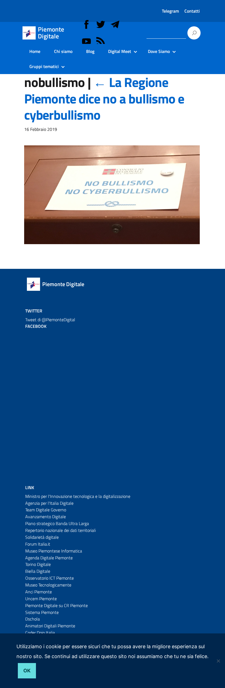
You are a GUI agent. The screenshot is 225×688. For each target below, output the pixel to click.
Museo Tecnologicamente (48, 585)
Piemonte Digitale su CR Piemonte (56, 605)
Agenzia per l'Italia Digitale (49, 503)
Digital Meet (119, 51)
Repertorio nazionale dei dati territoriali (60, 530)
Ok (26, 670)
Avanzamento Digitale (45, 516)
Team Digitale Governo (45, 509)
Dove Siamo (159, 51)
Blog (90, 51)
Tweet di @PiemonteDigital (50, 319)
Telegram (170, 11)
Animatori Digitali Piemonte (50, 625)
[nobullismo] (112, 198)
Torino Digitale (38, 564)
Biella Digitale (37, 571)
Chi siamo (63, 51)
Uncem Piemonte (41, 598)
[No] (218, 661)
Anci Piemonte (38, 591)
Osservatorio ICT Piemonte (49, 578)
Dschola (32, 619)
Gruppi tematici (44, 66)
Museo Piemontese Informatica (53, 551)
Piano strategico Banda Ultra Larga (57, 523)
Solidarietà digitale (42, 537)
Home (34, 51)
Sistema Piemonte (42, 612)
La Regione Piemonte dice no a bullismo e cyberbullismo (104, 98)
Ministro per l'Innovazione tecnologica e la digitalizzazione (77, 496)
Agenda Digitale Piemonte (49, 557)
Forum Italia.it (37, 544)
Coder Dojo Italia (40, 632)
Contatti (192, 11)
